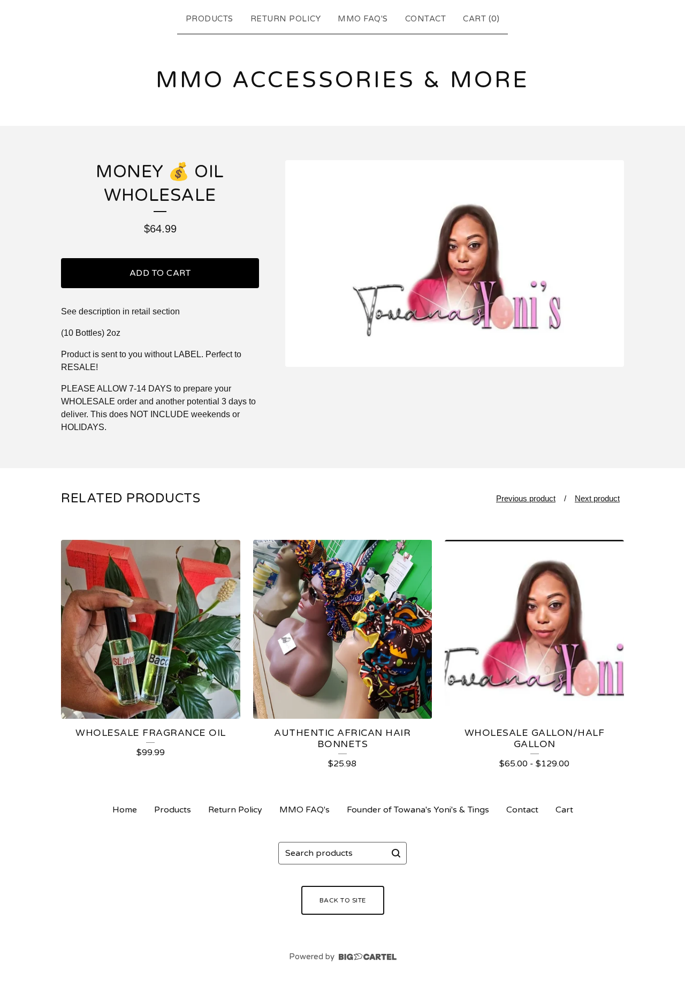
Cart (564, 809)
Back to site (342, 900)
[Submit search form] (396, 853)
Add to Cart (160, 273)
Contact (425, 19)
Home (124, 809)
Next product (597, 498)
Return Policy (285, 19)
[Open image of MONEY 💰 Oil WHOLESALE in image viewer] (454, 263)
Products (209, 19)
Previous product (525, 498)
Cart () (481, 19)
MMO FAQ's (363, 19)
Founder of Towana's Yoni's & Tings (418, 809)
